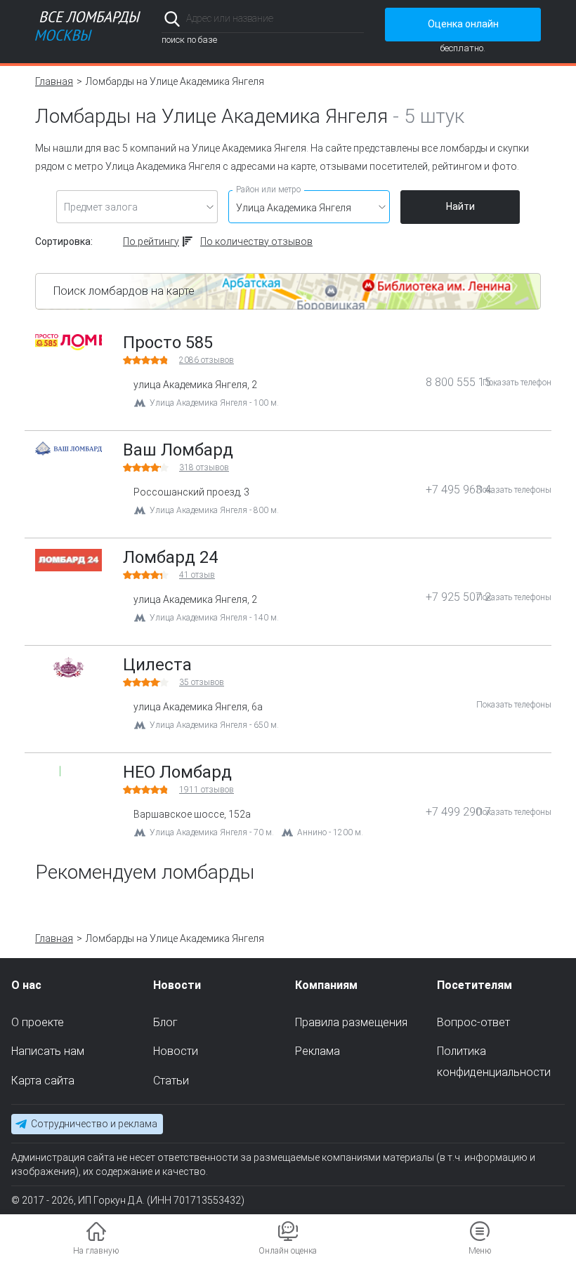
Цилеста (157, 664)
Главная (54, 81)
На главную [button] (96, 1251)
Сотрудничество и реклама (94, 1123)
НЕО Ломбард (177, 772)
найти (344, 18)
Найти (460, 206)
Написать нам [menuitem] (47, 1051)
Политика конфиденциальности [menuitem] (494, 1061)
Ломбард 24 (170, 557)
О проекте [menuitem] (37, 1021)
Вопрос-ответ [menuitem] (473, 1021)
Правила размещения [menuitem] (351, 1021)
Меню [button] (480, 1251)
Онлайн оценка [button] (287, 1251)
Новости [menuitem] (175, 1051)
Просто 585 (168, 342)
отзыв (197, 575)
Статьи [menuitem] (171, 1080)
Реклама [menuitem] (317, 1051)
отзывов (206, 360)
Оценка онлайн (463, 23)
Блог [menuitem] (165, 1021)
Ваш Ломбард (178, 449)
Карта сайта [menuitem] (42, 1080)
